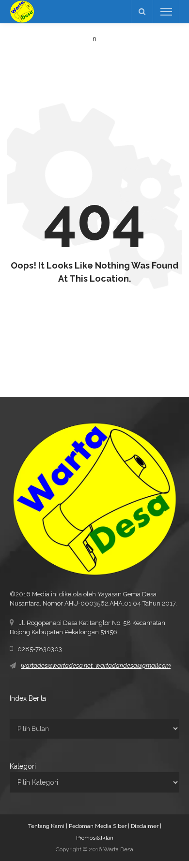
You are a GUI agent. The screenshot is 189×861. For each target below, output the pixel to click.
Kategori (23, 766)
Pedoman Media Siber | (100, 826)
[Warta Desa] (22, 11)
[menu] (166, 11)
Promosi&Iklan (94, 837)
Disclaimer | (146, 826)
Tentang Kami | (48, 826)
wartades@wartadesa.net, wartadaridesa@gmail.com (96, 665)
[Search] (142, 11)
